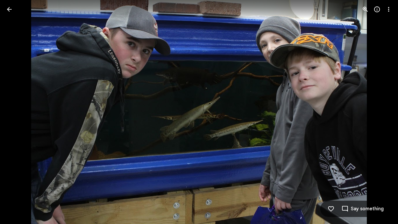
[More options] (389, 9)
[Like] (330, 208)
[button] (16, 112)
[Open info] (377, 9)
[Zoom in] (365, 9)
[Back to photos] (9, 9)
